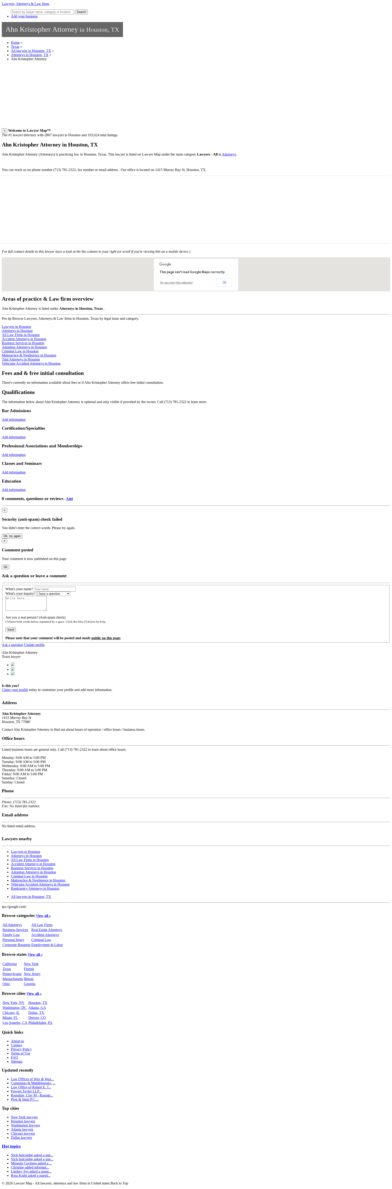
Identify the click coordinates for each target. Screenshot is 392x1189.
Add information (14, 419)
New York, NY (13, 1003)
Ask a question (12, 645)
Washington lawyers (25, 1125)
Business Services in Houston (23, 343)
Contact (16, 1045)
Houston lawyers (23, 1121)
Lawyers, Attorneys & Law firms (25, 4)
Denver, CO (37, 1018)
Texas (15, 47)
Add (69, 499)
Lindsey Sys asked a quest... (31, 1171)
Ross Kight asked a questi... (31, 1175)
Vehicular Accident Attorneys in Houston (31, 363)
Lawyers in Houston (16, 327)
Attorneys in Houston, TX (30, 55)
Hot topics (11, 1146)
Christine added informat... (30, 1167)
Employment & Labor (47, 945)
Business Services (15, 930)
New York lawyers (24, 1117)
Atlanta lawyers (22, 1129)
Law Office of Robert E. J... (31, 1087)
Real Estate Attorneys (46, 930)
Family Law (11, 935)
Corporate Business (16, 945)
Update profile (34, 645)
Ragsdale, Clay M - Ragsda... (32, 1095)
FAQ (14, 1057)
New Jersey (32, 974)
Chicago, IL (11, 1013)
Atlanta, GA (37, 1008)
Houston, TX (37, 1003)
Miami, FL (10, 1018)
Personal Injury (13, 940)
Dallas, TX (36, 1013)
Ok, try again (12, 536)
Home (15, 43)
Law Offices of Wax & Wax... (32, 1079)
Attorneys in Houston (17, 331)
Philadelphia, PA (40, 1023)
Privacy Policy (21, 1049)
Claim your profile (15, 690)
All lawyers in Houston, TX (31, 51)
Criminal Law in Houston (20, 351)
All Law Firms (41, 925)
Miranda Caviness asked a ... (31, 1163)
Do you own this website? (176, 282)
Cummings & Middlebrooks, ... (33, 1083)
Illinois (29, 979)
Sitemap (16, 1061)
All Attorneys (12, 925)
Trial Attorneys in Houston (21, 359)
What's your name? (19, 589)
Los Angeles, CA (14, 1023)
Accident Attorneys (45, 935)
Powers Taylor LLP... (26, 1091)
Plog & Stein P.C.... (25, 1099)
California (9, 964)
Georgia (29, 984)
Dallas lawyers (21, 1137)
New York (31, 964)
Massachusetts (12, 979)
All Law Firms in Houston (21, 335)
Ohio (6, 984)
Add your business (24, 16)
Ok (5, 567)
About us (17, 1041)
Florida (29, 969)
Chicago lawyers (23, 1133)
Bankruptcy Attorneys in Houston (35, 888)
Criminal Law (41, 940)
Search (81, 12)
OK (224, 282)
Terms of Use (20, 1053)
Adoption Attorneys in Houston (24, 347)
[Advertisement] (138, 96)
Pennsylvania (12, 974)
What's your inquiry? (20, 593)
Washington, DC (14, 1008)
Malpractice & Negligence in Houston (29, 355)
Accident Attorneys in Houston (24, 339)
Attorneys (229, 154)
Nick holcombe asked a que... (32, 1155)
